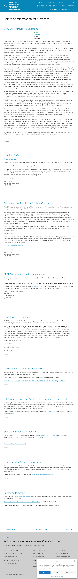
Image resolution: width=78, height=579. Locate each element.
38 (36, 529)
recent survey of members (22, 497)
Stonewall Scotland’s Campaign (47, 435)
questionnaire (38, 286)
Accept (44, 572)
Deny (57, 572)
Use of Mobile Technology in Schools (23, 368)
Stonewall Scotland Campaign (20, 431)
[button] (75, 561)
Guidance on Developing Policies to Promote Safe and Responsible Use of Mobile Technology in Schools (34, 381)
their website (48, 411)
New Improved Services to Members (23, 462)
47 (46, 529)
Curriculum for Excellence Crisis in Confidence (28, 203)
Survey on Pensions (14, 492)
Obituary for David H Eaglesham (21, 28)
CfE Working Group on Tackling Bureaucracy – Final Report (35, 399)
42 (43, 529)
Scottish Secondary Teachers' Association (14, 6)
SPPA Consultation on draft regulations (24, 274)
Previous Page (9, 529)
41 (41, 529)
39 (38, 529)
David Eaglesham (13, 155)
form (69, 286)
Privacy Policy (60, 576)
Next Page (70, 529)
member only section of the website (42, 475)
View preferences (69, 572)
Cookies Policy (54, 576)
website (11, 413)
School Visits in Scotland (17, 317)
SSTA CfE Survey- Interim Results (13, 246)
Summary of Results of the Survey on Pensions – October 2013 (22, 502)
